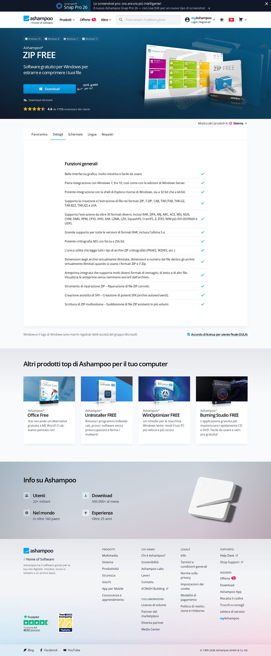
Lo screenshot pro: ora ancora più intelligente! (127, 3)
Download (52, 89)
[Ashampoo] (38, 550)
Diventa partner (152, 623)
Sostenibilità (150, 562)
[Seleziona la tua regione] (231, 19)
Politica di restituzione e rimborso (193, 608)
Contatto (147, 582)
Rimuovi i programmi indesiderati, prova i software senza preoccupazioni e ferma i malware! (106, 427)
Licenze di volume (153, 605)
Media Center (150, 629)
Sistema (107, 562)
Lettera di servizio (232, 612)
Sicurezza (108, 575)
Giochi (106, 582)
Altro (104, 19)
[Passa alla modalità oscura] (221, 19)
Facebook (51, 650)
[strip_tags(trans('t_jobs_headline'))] (65, 622)
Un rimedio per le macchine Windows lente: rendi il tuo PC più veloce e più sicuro (163, 425)
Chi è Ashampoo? (153, 555)
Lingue (92, 134)
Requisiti (107, 134)
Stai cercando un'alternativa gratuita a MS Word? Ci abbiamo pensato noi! (47, 425)
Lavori (145, 575)
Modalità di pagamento (189, 597)
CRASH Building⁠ (153, 589)
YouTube (74, 650)
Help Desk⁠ (227, 555)
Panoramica (40, 134)
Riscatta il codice (231, 598)
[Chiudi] (266, 3)
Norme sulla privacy (189, 575)
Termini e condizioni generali (194, 564)
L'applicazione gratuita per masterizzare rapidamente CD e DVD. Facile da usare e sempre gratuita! (221, 427)
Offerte (87, 19)
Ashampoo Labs (152, 569)
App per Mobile (112, 589)
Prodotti (65, 19)
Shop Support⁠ (229, 562)
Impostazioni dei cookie (192, 586)
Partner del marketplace (150, 614)
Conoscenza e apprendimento (113, 597)
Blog (31, 650)
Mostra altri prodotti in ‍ (220, 123)
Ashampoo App (231, 592)
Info (183, 555)
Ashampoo (229, 618)
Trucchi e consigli (232, 605)
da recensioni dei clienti (69, 109)
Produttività (110, 569)
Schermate (75, 134)
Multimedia (110, 555)
